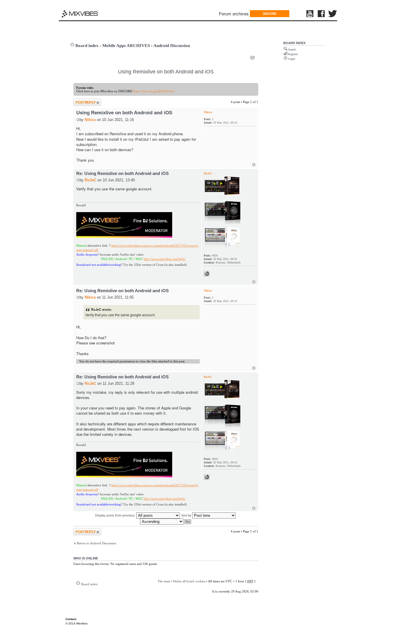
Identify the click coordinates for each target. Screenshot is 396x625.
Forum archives (234, 13)
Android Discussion (171, 45)
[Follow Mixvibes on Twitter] (332, 14)
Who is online (85, 558)
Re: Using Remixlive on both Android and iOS (122, 173)
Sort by (186, 515)
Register (293, 54)
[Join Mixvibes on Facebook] (321, 14)
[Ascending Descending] (166, 521)
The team (164, 581)
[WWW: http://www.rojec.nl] (207, 274)
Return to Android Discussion (96, 543)
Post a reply (81, 100)
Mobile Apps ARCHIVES (126, 45)
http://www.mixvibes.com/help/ (154, 259)
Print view (252, 57)
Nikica (90, 120)
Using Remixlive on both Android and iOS (166, 72)
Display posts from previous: (115, 515)
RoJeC (90, 180)
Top (253, 164)
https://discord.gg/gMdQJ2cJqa (154, 91)
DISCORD (269, 14)
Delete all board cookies (189, 581)
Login (291, 58)
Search (292, 49)
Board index (87, 45)
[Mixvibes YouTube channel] (310, 14)
